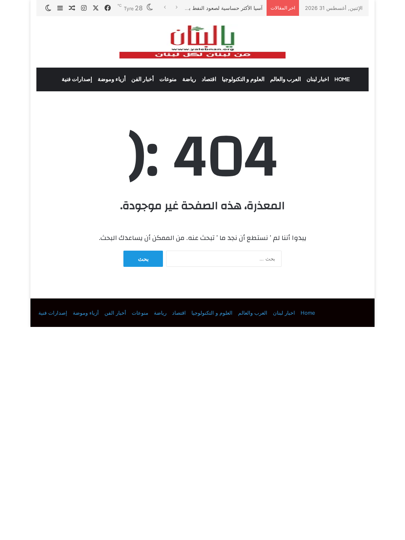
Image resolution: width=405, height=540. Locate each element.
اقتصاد (209, 79)
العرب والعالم (285, 79)
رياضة (189, 79)
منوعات (168, 79)
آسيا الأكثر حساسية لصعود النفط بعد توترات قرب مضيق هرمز (196, 8)
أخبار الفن (142, 79)
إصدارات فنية (77, 79)
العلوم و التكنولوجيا (243, 79)
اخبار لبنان (318, 79)
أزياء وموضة (112, 79)
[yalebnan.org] (202, 42)
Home (342, 79)
